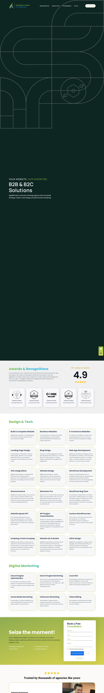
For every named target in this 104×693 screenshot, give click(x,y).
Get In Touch (80, 658)
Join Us (76, 6)
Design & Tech (56, 6)
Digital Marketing (44, 6)
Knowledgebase (66, 6)
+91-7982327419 (21, 7)
